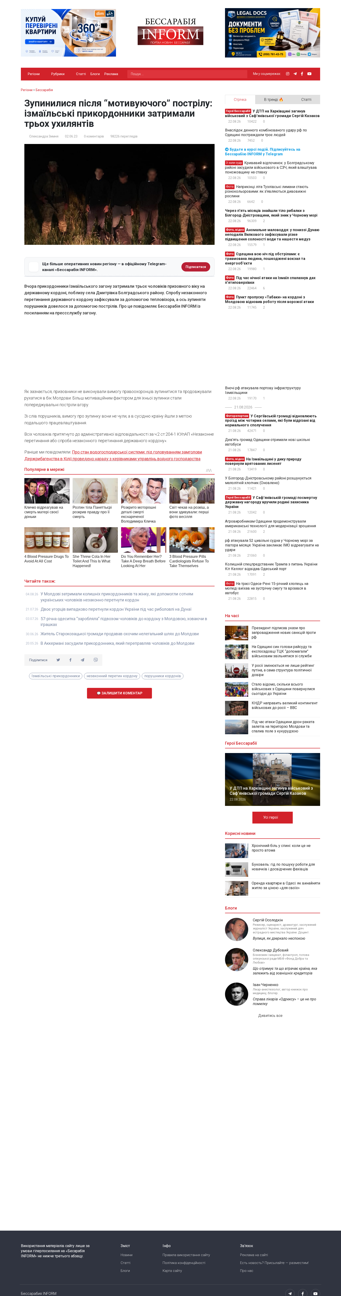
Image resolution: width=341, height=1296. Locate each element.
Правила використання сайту (186, 1255)
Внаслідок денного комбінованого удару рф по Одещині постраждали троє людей (266, 132)
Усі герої (271, 817)
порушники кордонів (162, 676)
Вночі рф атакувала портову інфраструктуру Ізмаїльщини (263, 390)
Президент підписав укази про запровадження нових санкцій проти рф (284, 632)
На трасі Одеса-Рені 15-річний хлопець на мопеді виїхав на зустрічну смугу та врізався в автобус (266, 588)
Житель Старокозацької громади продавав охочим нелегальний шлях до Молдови (120, 633)
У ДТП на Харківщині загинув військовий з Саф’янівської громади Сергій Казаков (272, 113)
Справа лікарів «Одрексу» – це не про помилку (284, 1001)
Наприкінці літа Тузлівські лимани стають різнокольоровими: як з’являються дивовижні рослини (266, 191)
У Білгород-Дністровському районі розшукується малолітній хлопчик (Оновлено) (268, 480)
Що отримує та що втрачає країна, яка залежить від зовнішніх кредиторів (285, 970)
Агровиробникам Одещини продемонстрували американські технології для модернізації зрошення (270, 523)
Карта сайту (172, 1271)
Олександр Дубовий (270, 950)
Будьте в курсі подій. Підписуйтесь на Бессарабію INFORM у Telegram (262, 151)
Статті (81, 74)
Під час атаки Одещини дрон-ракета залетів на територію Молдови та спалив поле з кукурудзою (283, 726)
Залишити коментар (121, 693)
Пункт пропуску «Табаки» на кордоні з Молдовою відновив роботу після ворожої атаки (269, 299)
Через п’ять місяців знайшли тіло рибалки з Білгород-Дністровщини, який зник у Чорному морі (271, 212)
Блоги (95, 74)
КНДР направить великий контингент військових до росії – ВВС (285, 705)
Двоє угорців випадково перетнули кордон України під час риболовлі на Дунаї (116, 609)
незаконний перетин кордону (112, 676)
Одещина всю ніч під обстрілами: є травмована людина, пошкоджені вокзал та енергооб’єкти (265, 258)
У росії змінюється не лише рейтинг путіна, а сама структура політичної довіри (283, 670)
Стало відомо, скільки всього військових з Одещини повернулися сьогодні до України (283, 689)
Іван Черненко (265, 985)
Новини (126, 1255)
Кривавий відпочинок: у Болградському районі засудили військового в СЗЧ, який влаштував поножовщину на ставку (271, 167)
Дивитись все (270, 1015)
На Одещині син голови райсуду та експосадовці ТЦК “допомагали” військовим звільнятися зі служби (282, 651)
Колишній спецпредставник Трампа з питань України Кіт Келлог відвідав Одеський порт (271, 566)
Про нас (246, 1271)
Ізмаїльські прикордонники (56, 676)
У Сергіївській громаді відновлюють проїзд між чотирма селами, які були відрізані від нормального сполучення (271, 420)
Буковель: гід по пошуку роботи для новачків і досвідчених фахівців (283, 866)
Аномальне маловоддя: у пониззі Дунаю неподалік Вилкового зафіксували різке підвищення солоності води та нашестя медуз (272, 234)
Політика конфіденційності (184, 1263)
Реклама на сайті (254, 1255)
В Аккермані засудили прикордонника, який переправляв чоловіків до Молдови (117, 643)
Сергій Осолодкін (268, 920)
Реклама (111, 74)
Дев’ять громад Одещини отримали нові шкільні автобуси (267, 442)
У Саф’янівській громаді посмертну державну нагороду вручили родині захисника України (271, 502)
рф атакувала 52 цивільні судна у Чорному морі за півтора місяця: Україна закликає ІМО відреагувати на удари (272, 545)
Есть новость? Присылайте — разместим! (274, 1263)
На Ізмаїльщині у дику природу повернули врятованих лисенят (263, 461)
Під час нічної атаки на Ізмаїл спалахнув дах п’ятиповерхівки (270, 280)
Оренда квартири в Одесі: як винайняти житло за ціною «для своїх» (286, 885)
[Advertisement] (119, 353)
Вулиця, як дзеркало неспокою (279, 938)
